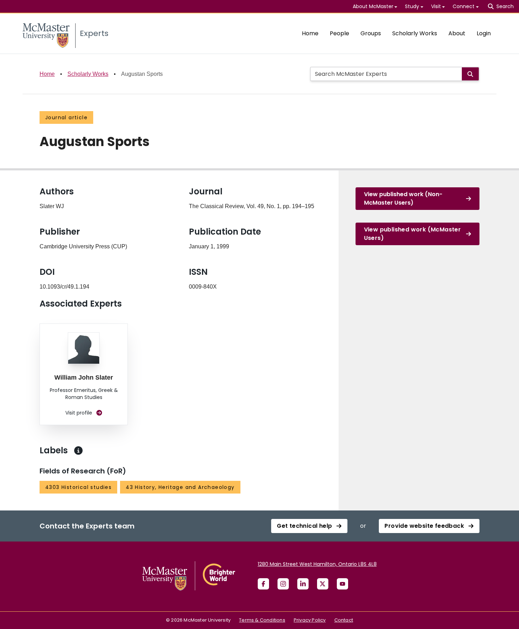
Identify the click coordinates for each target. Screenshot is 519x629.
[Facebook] (263, 583)
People (339, 33)
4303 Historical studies (78, 487)
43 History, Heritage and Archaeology (180, 487)
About (456, 33)
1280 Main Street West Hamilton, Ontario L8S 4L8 (317, 564)
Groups (370, 33)
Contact (343, 620)
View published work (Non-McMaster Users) (403, 198)
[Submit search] (470, 73)
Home (310, 33)
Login (484, 33)
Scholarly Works (414, 33)
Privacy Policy (310, 620)
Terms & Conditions (262, 620)
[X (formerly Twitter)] (322, 583)
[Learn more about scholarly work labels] (78, 450)
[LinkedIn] (303, 583)
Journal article (66, 117)
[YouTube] (342, 583)
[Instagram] (283, 583)
